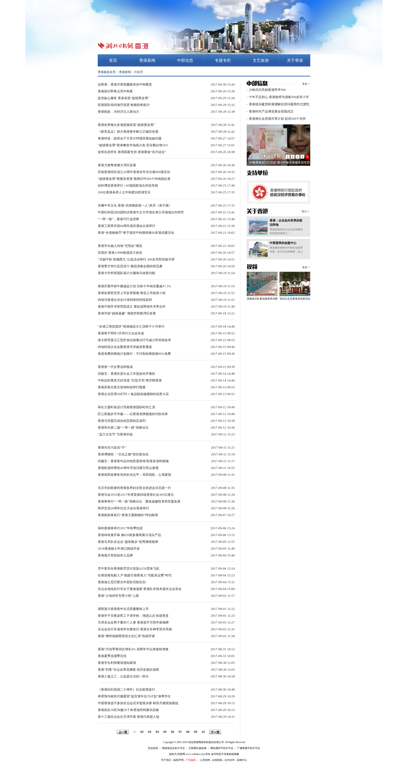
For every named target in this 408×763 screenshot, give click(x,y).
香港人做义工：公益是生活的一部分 (123, 676)
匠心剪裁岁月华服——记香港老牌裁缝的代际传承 (133, 414)
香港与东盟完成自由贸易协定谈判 (122, 420)
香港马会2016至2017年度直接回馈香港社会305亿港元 (136, 494)
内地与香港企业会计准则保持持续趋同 (125, 299)
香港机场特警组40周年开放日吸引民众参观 (128, 468)
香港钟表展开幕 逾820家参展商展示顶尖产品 (129, 535)
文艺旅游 (261, 60)
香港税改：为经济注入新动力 (118, 111)
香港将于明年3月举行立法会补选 (121, 333)
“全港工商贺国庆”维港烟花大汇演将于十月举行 (131, 326)
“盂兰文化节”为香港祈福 (115, 434)
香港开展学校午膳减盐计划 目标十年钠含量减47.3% (134, 286)
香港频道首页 (107, 72)
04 (157, 731)
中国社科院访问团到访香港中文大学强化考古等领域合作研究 (141, 212)
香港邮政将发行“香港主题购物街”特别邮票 (128, 515)
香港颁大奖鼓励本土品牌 (115, 555)
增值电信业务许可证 (173, 748)
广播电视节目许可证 (248, 748)
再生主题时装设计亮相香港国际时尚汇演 (126, 407)
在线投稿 (217, 760)
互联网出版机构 (198, 748)
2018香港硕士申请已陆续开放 (119, 548)
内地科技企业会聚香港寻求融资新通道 (125, 347)
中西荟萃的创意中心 (283, 243)
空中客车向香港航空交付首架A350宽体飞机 (128, 568)
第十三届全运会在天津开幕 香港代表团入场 (128, 716)
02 (142, 731)
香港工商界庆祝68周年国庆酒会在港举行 (126, 226)
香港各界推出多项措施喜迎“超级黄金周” (126, 125)
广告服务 (191, 760)
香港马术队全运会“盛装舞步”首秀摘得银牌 (128, 541)
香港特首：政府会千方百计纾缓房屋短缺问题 (130, 138)
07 (180, 731)
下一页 (215, 732)
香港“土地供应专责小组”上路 (118, 595)
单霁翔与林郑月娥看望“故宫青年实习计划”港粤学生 (134, 696)
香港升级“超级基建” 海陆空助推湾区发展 (127, 313)
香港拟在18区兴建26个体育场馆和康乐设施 (128, 710)
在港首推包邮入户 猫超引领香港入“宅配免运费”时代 (135, 575)
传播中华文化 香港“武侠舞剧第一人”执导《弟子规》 (135, 205)
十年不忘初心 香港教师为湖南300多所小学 (279, 97)
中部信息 (185, 60)
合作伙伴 (229, 760)
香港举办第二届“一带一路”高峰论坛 (123, 427)
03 (149, 731)
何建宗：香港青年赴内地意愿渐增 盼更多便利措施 (133, 461)
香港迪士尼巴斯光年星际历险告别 (122, 582)
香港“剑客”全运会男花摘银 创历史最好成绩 (128, 669)
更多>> (306, 83)
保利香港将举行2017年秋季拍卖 (120, 528)
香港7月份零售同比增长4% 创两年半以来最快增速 (133, 649)
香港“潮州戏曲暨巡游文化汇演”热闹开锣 (126, 636)
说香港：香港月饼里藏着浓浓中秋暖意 (125, 84)
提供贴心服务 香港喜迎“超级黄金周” (123, 98)
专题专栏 (223, 60)
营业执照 (153, 748)
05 (165, 731)
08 (188, 731)
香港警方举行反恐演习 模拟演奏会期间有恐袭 (130, 266)
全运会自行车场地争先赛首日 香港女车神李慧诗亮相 (135, 629)
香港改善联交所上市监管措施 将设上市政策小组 (132, 293)
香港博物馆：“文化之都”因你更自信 (123, 454)
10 (203, 731)
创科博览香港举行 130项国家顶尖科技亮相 (128, 185)
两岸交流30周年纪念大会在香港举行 (123, 508)
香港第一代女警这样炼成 (115, 367)
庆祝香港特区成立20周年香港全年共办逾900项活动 (134, 172)
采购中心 (242, 760)
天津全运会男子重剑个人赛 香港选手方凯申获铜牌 (133, 622)
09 (195, 731)
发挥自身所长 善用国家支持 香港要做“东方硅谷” (132, 152)
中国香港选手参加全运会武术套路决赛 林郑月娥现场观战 (138, 703)
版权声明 (178, 760)
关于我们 (166, 760)
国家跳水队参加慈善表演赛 (262, 298)
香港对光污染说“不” (112, 447)
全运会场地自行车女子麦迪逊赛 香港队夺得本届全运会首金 (139, 589)
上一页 (122, 732)
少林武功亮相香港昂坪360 (267, 90)
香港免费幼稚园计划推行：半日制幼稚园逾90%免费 (134, 353)
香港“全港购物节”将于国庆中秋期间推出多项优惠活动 (136, 232)
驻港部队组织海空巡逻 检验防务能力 (124, 105)
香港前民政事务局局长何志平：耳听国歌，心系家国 (134, 474)
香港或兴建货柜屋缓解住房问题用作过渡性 (279, 104)
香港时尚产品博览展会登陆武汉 (271, 111)
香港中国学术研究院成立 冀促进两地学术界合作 (132, 306)
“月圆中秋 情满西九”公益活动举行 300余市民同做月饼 (136, 259)
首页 (113, 60)
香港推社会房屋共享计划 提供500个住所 (277, 118)
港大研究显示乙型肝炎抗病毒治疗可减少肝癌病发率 (134, 340)
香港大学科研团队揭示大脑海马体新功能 (126, 273)
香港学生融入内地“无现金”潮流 (120, 246)
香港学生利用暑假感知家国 (117, 662)
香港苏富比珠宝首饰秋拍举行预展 (122, 387)
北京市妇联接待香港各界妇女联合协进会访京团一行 (134, 488)
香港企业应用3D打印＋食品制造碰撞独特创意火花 (133, 394)
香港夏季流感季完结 (112, 656)
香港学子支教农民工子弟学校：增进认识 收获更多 (133, 615)
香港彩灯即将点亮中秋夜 (115, 91)
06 (172, 731)
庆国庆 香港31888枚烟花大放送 (120, 252)
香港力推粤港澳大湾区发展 (117, 165)
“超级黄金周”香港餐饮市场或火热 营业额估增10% (133, 145)
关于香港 (295, 60)
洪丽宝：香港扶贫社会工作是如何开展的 (126, 373)
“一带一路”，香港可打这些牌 (118, 219)
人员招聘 (205, 760)
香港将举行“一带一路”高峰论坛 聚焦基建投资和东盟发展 (139, 501)
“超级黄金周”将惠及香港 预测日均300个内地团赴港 (134, 178)
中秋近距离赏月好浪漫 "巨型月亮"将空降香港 (130, 380)
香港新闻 (147, 60)
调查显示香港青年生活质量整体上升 (123, 609)
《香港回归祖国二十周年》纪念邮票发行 (126, 689)
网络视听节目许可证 (221, 748)
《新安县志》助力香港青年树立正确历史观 (128, 131)
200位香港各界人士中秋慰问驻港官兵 (124, 192)
